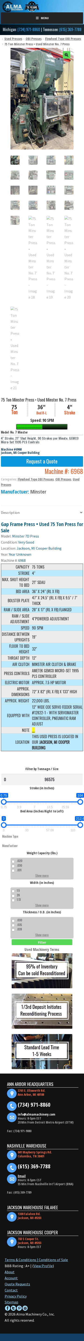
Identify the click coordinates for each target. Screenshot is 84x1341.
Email (22, 1176)
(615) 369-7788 (70, 29)
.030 (19, 865)
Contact (11, 1290)
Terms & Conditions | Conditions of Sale (36, 1259)
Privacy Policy (16, 1296)
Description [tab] (10, 512)
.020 (19, 861)
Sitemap (11, 1302)
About (9, 1272)
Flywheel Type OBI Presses (63, 38)
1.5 (18, 890)
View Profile (43, 1265)
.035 (19, 925)
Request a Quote (41, 461)
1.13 (19, 899)
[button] (66, 55)
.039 (19, 929)
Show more (42, 875)
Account (11, 1278)
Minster (38, 491)
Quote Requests (17, 1284)
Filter (42, 942)
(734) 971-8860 (29, 29)
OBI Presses (34, 38)
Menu (45, 18)
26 (18, 895)
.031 (19, 870)
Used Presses (13, 38)
